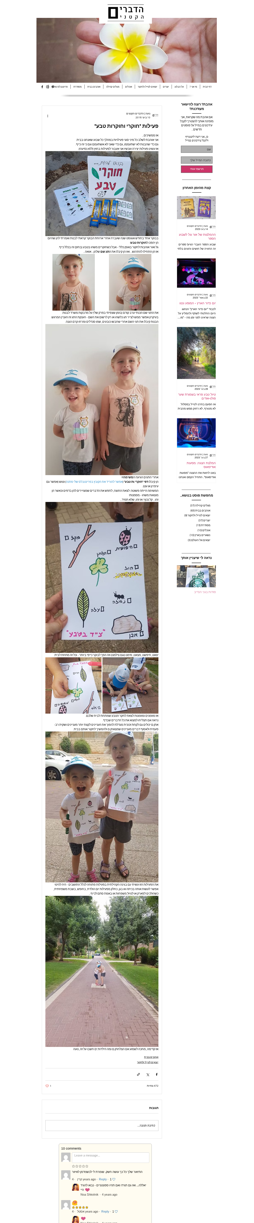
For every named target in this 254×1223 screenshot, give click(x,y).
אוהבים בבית (151, 1057)
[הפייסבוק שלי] (42, 87)
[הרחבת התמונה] (130, 282)
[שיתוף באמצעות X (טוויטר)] (147, 1074)
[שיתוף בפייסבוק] (156, 1074)
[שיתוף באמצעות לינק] (138, 1074)
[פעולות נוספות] (47, 115)
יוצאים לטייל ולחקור (147, 1062)
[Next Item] (182, 576)
